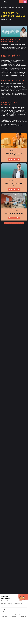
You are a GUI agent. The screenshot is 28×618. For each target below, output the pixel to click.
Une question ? (25, 1)
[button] (21, 2)
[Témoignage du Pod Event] (14, 207)
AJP (2, 7)
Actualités (7, 7)
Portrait (13, 7)
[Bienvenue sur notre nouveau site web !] (14, 147)
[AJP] (5, 3)
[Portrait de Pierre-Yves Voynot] (14, 177)
